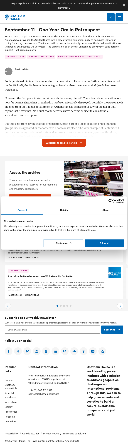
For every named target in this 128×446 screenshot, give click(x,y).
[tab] (57, 306)
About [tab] (105, 210)
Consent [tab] (22, 210)
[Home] (15, 17)
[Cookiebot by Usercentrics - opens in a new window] (110, 201)
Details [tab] (64, 210)
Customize (62, 243)
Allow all (104, 243)
